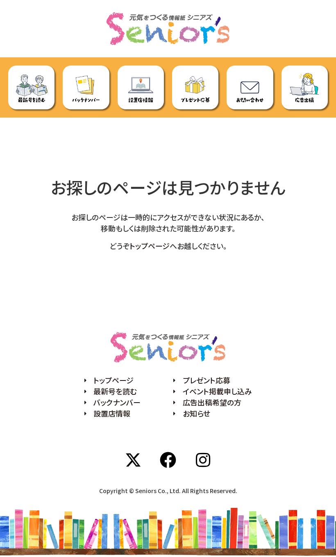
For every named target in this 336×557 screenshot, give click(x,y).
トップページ (149, 245)
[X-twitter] (133, 460)
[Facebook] (168, 460)
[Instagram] (202, 460)
